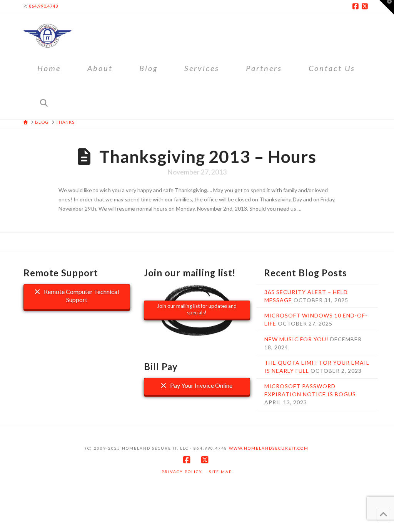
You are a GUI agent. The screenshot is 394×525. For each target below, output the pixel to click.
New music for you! (296, 339)
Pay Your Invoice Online (200, 385)
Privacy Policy (182, 471)
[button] (386, 7)
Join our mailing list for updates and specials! (197, 309)
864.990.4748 (43, 5)
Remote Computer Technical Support (81, 295)
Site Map (220, 471)
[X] (366, 6)
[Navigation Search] (43, 102)
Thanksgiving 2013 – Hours (207, 156)
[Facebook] (356, 6)
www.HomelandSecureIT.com (269, 448)
